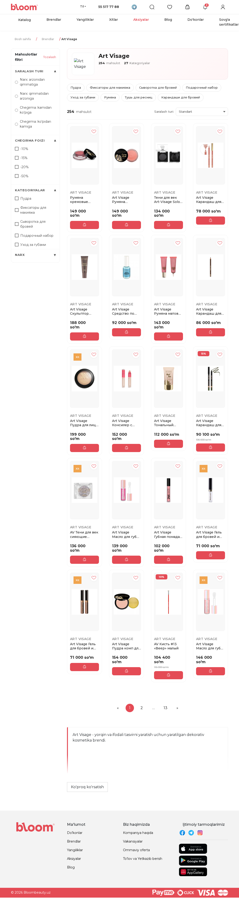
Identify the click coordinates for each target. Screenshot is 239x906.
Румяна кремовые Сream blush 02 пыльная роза (83, 199)
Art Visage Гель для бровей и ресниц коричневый (83, 646)
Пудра (75, 87)
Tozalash (49, 57)
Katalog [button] (24, 20)
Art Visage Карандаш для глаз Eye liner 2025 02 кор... (208, 311)
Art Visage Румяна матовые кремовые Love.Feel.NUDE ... (168, 311)
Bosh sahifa (23, 39)
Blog (168, 19)
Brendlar (53, 19)
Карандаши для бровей (180, 97)
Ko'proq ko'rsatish (87, 787)
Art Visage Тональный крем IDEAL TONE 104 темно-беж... (165, 423)
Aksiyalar (141, 19)
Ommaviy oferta (136, 850)
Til (82, 6)
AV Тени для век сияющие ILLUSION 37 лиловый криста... (84, 534)
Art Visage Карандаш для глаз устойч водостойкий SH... (208, 423)
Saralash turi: (164, 111)
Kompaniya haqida (138, 833)
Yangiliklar (85, 19)
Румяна (110, 97)
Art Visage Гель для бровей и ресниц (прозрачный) (209, 534)
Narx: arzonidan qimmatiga (32, 82)
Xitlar (113, 19)
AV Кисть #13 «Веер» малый (166, 646)
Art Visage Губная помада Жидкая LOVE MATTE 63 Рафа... (167, 534)
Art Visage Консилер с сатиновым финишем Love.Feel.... (122, 423)
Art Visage (80, 192)
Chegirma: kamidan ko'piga (36, 110)
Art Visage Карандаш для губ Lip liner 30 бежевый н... (209, 199)
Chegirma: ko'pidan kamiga (35, 124)
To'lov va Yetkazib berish (142, 859)
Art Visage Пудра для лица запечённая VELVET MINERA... (84, 423)
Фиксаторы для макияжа (110, 87)
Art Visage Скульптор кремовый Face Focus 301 (83, 311)
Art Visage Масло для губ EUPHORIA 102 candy (209, 646)
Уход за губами (82, 97)
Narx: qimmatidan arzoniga (34, 96)
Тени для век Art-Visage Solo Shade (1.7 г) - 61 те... (167, 199)
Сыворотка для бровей (158, 87)
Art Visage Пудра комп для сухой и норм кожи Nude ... (126, 646)
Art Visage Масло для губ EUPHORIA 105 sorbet (125, 534)
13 (165, 708)
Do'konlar (195, 19)
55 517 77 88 (108, 7)
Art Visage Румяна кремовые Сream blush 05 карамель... (125, 199)
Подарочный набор (202, 87)
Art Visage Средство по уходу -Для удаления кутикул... (123, 311)
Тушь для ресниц (138, 97)
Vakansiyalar (133, 841)
